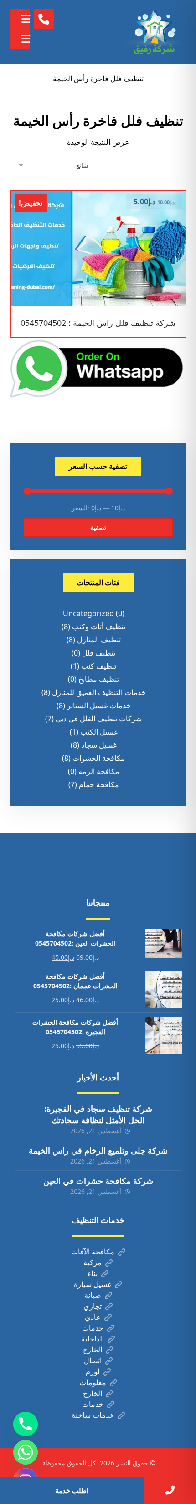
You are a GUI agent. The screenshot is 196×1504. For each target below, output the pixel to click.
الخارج (92, 1350)
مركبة (92, 1262)
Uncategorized (88, 613)
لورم (93, 1371)
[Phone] (25, 1424)
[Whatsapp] (25, 1452)
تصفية (98, 527)
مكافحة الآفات (92, 1252)
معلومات (92, 1382)
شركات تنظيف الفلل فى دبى (99, 719)
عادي (93, 1317)
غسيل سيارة (92, 1284)
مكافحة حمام (99, 784)
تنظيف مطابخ (98, 679)
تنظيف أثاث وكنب (98, 626)
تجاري (92, 1306)
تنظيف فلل (98, 653)
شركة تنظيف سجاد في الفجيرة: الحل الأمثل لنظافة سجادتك (98, 1114)
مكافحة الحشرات (98, 758)
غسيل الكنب (99, 732)
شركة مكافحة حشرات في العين (98, 1180)
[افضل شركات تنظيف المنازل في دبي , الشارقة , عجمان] (154, 32)
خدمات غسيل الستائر (99, 705)
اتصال (93, 1361)
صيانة (92, 1295)
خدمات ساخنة (93, 1415)
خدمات (92, 1328)
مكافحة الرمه (98, 771)
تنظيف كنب (98, 666)
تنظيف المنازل (99, 640)
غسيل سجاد (99, 745)
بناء (93, 1273)
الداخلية (92, 1339)
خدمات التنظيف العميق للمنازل (99, 692)
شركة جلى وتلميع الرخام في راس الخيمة (98, 1150)
